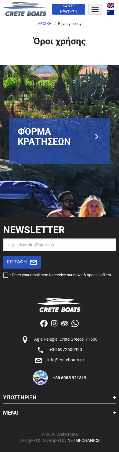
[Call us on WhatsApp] (75, 322)
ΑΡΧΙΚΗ (45, 23)
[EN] (110, 6)
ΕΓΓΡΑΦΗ (17, 262)
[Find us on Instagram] (54, 322)
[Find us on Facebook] (44, 322)
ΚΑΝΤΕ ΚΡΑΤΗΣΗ (68, 9)
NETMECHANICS (83, 440)
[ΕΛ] (110, 13)
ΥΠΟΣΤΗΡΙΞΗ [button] (20, 397)
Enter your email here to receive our (61, 275)
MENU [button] (11, 412)
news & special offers (92, 275)
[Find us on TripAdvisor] (64, 322)
